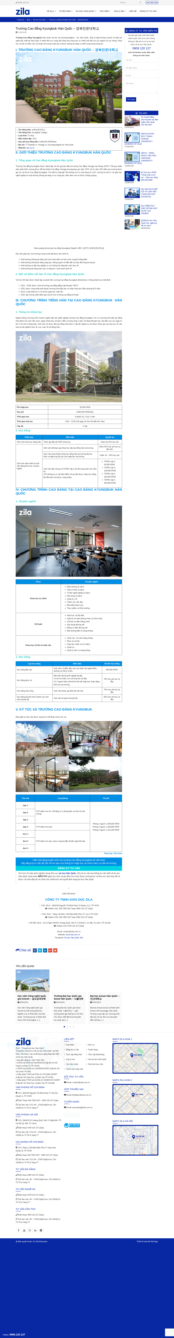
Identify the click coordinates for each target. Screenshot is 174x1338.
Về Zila (50, 11)
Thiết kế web (142, 1241)
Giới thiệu (70, 1045)
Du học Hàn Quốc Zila (73, 938)
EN (156, 2)
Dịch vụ (91, 1045)
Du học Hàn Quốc (85, 11)
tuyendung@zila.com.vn (82, 1107)
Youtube (24, 1230)
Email (55, 950)
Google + (50, 950)
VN (147, 2)
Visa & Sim (119, 11)
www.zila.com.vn (73, 934)
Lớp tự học (70, 1059)
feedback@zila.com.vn (81, 1095)
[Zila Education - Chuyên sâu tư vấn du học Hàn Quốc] (23, 11)
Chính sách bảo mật (74, 1069)
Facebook (35, 950)
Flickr (40, 1230)
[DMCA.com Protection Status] (71, 1116)
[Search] (140, 2)
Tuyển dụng (93, 1049)
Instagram (29, 1230)
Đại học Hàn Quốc (39, 20)
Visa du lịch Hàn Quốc (97, 1059)
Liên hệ (133, 11)
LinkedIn (45, 950)
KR (152, 2)
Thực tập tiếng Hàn (74, 1054)
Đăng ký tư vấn (148, 11)
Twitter (40, 950)
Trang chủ (20, 20)
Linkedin (35, 1230)
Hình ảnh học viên (95, 1064)
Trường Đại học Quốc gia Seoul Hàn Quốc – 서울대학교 (32, 999)
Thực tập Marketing (96, 1054)
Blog (28, 20)
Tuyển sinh (65, 11)
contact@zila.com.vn (81, 1082)
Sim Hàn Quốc (72, 1064)
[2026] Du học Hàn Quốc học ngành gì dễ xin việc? (149, 223)
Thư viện (104, 11)
